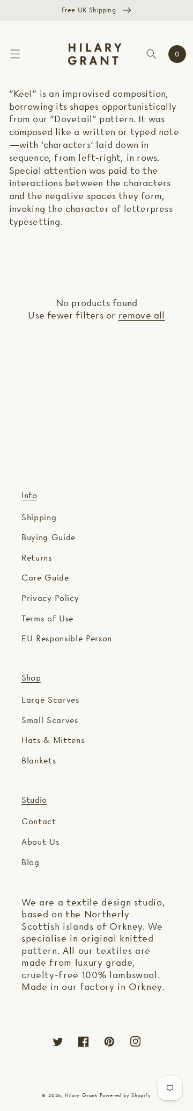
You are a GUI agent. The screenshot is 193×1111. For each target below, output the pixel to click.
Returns (36, 558)
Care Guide (45, 577)
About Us (40, 842)
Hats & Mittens (52, 740)
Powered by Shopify (125, 1095)
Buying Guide (48, 537)
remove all (141, 315)
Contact (38, 821)
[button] (15, 54)
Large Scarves (50, 700)
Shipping (38, 517)
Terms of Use (47, 618)
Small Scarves (49, 720)
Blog (30, 862)
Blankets (38, 760)
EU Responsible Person (66, 638)
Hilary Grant (81, 1095)
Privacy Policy (50, 598)
